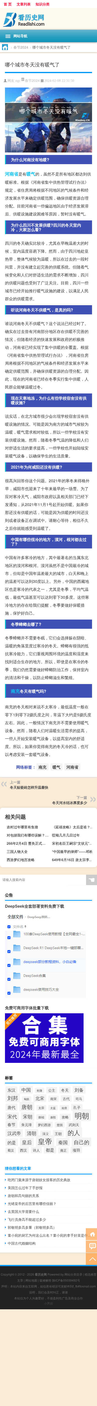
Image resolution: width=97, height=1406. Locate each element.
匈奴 (26, 1099)
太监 (53, 1108)
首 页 (8, 3)
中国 (26, 1089)
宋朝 (27, 1116)
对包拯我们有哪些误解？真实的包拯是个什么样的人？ (28, 835)
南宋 (53, 1098)
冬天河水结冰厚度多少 (69, 802)
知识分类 (42, 3)
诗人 (36, 1150)
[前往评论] (91, 1246)
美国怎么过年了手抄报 (25, 1187)
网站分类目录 (73, 1274)
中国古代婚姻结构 (22, 1243)
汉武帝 (14, 1133)
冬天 (65, 1090)
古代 (66, 1098)
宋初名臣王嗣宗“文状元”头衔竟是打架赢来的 (74, 843)
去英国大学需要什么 (23, 1211)
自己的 (81, 1142)
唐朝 (26, 1106)
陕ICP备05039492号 (66, 1280)
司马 (79, 1098)
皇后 (27, 1142)
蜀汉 (10, 1150)
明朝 (82, 1115)
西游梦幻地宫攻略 (21, 859)
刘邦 (12, 1098)
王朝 (58, 1133)
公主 (51, 1090)
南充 (15, 691)
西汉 (23, 1150)
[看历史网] (48, 19)
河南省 (11, 174)
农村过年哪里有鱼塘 (22, 826)
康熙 (53, 1117)
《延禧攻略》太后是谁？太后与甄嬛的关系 (74, 826)
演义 (45, 1133)
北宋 (39, 1098)
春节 (11, 1124)
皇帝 (45, 1141)
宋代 (12, 1116)
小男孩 (48, 1303)
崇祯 (41, 1117)
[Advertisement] (48, 1357)
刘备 (79, 1090)
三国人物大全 (17, 851)
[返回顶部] (91, 1258)
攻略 (65, 1116)
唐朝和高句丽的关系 (23, 1195)
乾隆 (39, 1090)
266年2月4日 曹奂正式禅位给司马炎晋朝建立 (28, 843)
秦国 (63, 1142)
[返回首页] (91, 1233)
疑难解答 (45, 1280)
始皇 (64, 1108)
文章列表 (24, 3)
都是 (50, 1150)
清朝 (31, 1133)
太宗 (41, 1108)
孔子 (77, 1107)
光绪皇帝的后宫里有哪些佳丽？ (32, 1203)
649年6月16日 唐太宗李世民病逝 (74, 859)
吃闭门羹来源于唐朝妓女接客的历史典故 (39, 1179)
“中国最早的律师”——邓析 (72, 851)
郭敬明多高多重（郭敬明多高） (32, 1227)
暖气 (30, 174)
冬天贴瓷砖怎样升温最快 (29, 787)
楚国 (60, 1125)
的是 (11, 1142)
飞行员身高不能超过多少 (27, 1219)
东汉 (11, 1090)
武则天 (74, 1124)
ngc (17, 81)
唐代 (11, 1107)
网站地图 (31, 1280)
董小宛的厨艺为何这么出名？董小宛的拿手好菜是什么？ (50, 1235)
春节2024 (20, 47)
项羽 (76, 1150)
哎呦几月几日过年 (66, 835)
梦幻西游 (44, 1124)
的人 (74, 1132)
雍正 (63, 1150)
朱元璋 (26, 1124)
